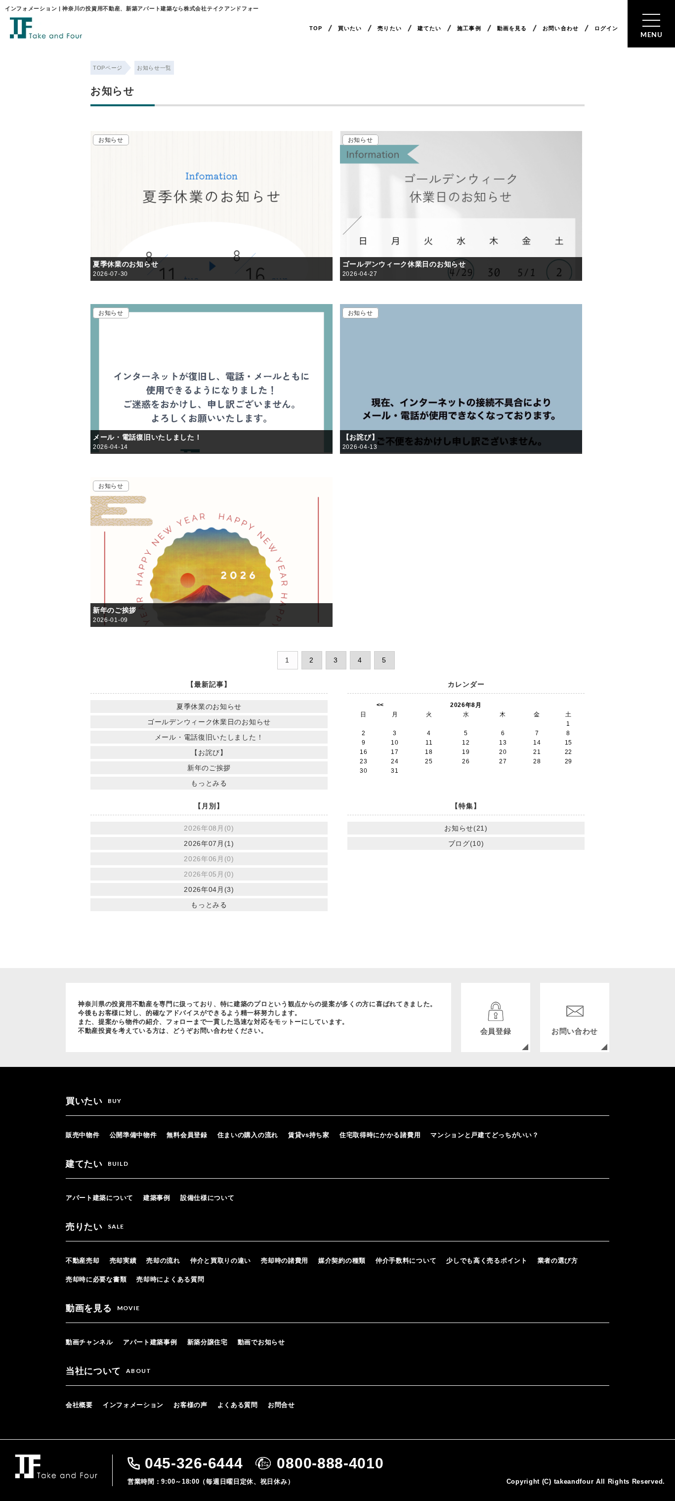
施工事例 (469, 28)
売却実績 (123, 1260)
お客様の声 (190, 1405)
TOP (315, 28)
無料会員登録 (187, 1135)
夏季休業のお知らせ (125, 264)
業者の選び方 (558, 1260)
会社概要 (79, 1405)
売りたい (389, 28)
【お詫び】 (360, 437)
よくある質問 (237, 1405)
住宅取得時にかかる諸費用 (380, 1135)
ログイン (606, 28)
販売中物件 (83, 1135)
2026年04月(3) (209, 889)
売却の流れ (163, 1260)
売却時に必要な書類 (96, 1279)
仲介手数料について (406, 1260)
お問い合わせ (561, 28)
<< (380, 705)
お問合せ (281, 1405)
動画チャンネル (89, 1342)
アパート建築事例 (150, 1342)
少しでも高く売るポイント (486, 1260)
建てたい (429, 28)
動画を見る (512, 28)
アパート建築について (99, 1197)
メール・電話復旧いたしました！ (147, 437)
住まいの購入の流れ (247, 1135)
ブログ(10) (466, 843)
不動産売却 (83, 1260)
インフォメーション (133, 1405)
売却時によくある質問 (170, 1279)
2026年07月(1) (209, 843)
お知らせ (111, 139)
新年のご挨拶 (114, 610)
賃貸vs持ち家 (309, 1135)
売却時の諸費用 (284, 1260)
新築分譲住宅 (207, 1342)
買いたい (350, 28)
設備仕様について (207, 1197)
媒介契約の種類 (342, 1260)
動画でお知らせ (261, 1342)
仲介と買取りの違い (220, 1260)
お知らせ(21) (466, 828)
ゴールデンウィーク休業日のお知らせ (404, 264)
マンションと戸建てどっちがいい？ (484, 1135)
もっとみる (209, 783)
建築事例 (156, 1197)
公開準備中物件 (133, 1135)
